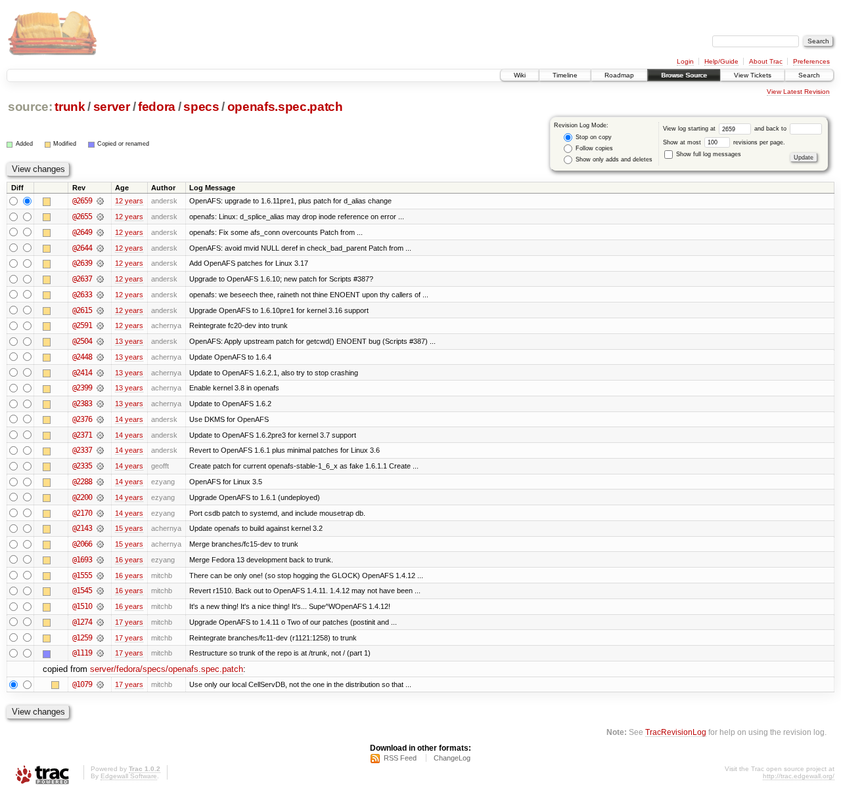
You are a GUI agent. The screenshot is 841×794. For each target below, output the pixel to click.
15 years (129, 528)
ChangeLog (452, 758)
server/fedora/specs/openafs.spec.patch (166, 669)
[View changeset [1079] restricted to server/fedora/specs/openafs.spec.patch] (100, 684)
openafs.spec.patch (285, 107)
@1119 (82, 653)
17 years (129, 622)
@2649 (82, 232)
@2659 (82, 200)
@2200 (82, 497)
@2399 (82, 387)
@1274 (82, 622)
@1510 (82, 606)
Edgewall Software (129, 776)
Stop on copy (593, 137)
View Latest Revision (798, 91)
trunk (70, 107)
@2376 (82, 419)
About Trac (766, 61)
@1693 (82, 559)
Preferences (811, 61)
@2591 (82, 325)
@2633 (82, 294)
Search (809, 75)
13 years (129, 341)
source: (30, 107)
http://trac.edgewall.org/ (798, 776)
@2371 (82, 435)
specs (201, 107)
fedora (156, 107)
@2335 (82, 465)
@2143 (82, 528)
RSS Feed (400, 758)
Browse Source (684, 75)
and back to (771, 128)
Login (685, 61)
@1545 (82, 590)
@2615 (82, 310)
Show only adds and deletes (613, 159)
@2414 (82, 372)
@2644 (82, 248)
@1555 (82, 575)
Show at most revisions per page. (724, 142)
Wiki (520, 75)
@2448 (82, 357)
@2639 (82, 263)
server (111, 107)
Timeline (565, 75)
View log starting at (690, 128)
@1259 (82, 637)
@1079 (82, 684)
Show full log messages (707, 154)
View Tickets (752, 75)
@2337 (82, 450)
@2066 (82, 544)
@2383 (82, 403)
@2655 (82, 216)
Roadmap (619, 75)
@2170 (82, 513)
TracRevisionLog (675, 732)
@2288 (82, 481)
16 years (129, 560)
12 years (129, 201)
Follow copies (593, 148)
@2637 (82, 278)
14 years (129, 419)
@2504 (82, 341)
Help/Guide (721, 61)
